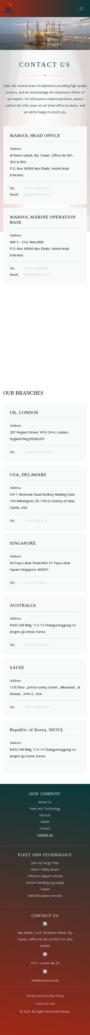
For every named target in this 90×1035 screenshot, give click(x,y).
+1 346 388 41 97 (36, 521)
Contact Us (45, 835)
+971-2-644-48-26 (36, 188)
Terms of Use (45, 1004)
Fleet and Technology (45, 808)
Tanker (45, 889)
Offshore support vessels (45, 876)
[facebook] (34, 1023)
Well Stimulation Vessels (45, 896)
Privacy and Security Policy (45, 996)
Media (45, 822)
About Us (45, 802)
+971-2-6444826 (35, 268)
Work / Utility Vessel (45, 869)
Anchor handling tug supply (45, 882)
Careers (45, 828)
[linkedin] (41, 1023)
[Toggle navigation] (81, 8)
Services (45, 815)
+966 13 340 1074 (36, 707)
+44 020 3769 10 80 (38, 452)
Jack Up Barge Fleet (45, 863)
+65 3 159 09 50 (35, 582)
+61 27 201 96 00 (36, 645)
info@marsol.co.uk (37, 194)
